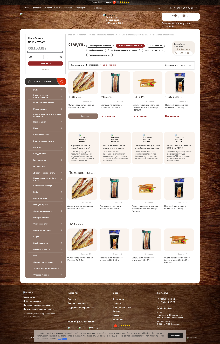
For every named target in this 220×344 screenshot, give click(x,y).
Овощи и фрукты (41, 205)
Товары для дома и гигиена (46, 268)
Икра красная (39, 122)
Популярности (92, 65)
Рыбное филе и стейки (43, 103)
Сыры (36, 236)
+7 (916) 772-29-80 (166, 302)
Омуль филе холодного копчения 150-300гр (111, 106)
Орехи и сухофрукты (42, 211)
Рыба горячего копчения (100, 46)
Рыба (35, 90)
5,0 (119, 326)
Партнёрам (81, 8)
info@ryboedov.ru (165, 308)
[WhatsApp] (93, 328)
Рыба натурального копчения (124, 50)
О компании (118, 299)
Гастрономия (39, 160)
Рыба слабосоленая (154, 50)
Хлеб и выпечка (40, 243)
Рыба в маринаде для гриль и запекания (47, 115)
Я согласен (175, 336)
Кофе (35, 192)
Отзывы (57, 8)
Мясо (35, 128)
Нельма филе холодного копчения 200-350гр (176, 106)
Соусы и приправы (42, 230)
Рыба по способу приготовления (41, 96)
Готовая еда (39, 166)
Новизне (112, 65)
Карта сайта (29, 297)
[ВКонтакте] (72, 328)
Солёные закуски (41, 134)
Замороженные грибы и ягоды (44, 179)
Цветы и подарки (41, 249)
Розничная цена (37, 48)
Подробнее (62, 338)
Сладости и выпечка (43, 262)
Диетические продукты (44, 173)
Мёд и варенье (40, 198)
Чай (35, 256)
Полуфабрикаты (41, 217)
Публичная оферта (32, 301)
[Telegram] (83, 328)
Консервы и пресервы (43, 185)
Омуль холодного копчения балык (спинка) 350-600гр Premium (146, 107)
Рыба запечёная (96, 50)
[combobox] (183, 65)
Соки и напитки (40, 224)
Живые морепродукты (43, 141)
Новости (117, 303)
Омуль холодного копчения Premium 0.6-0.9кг (81, 106)
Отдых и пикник (41, 275)
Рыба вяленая (156, 46)
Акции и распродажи (78, 303)
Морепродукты (40, 109)
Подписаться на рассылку (81, 308)
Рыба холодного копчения (130, 46)
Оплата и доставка (32, 8)
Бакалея (37, 147)
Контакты (68, 8)
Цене (105, 65)
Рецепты (48, 8)
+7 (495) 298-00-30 (183, 8)
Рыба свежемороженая (99, 55)
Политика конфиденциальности (38, 309)
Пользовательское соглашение (38, 305)
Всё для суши (39, 154)
